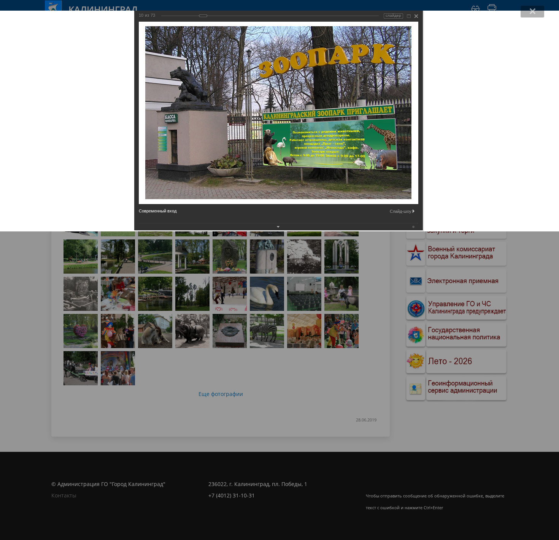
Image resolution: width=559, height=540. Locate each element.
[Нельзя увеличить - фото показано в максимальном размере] (409, 16)
